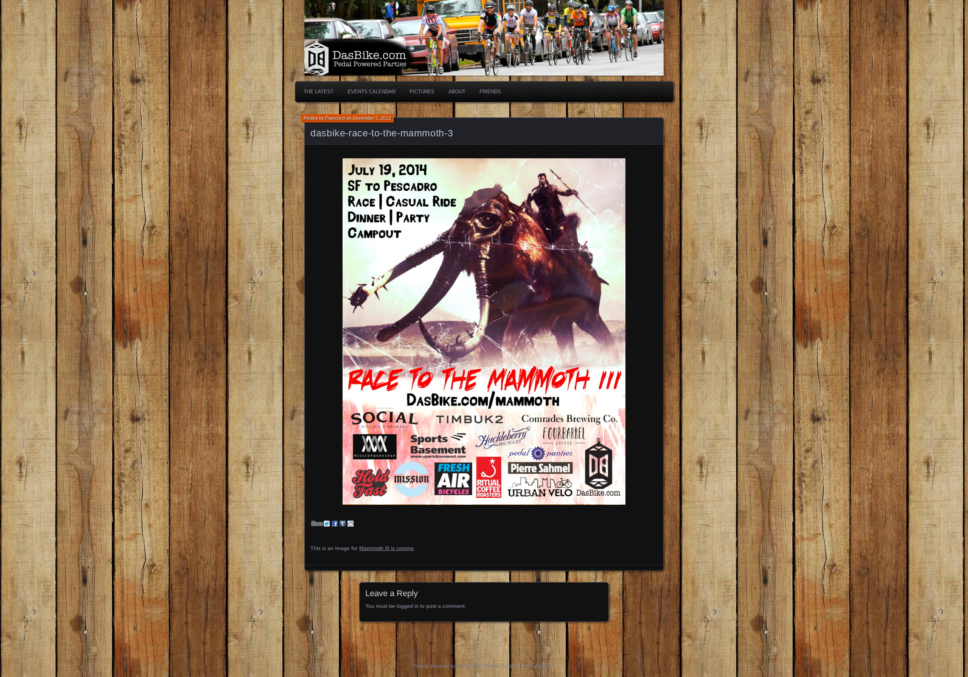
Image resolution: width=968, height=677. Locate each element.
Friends (490, 91)
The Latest (319, 91)
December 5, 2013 (372, 118)
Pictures (422, 91)
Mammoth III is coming (386, 548)
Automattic (542, 666)
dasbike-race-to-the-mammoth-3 (381, 133)
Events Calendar (371, 91)
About (456, 91)
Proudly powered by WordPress (447, 666)
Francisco (335, 118)
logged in (408, 606)
